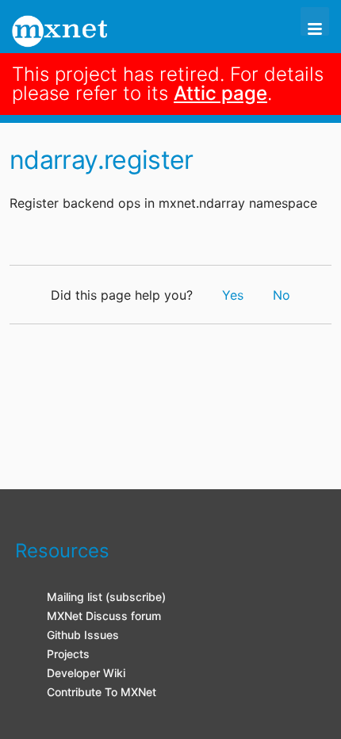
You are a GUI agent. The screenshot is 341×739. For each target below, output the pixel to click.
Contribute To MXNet (101, 692)
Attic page (220, 93)
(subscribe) (135, 596)
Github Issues (83, 634)
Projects (68, 654)
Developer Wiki (86, 673)
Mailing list (74, 596)
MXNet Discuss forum (104, 615)
